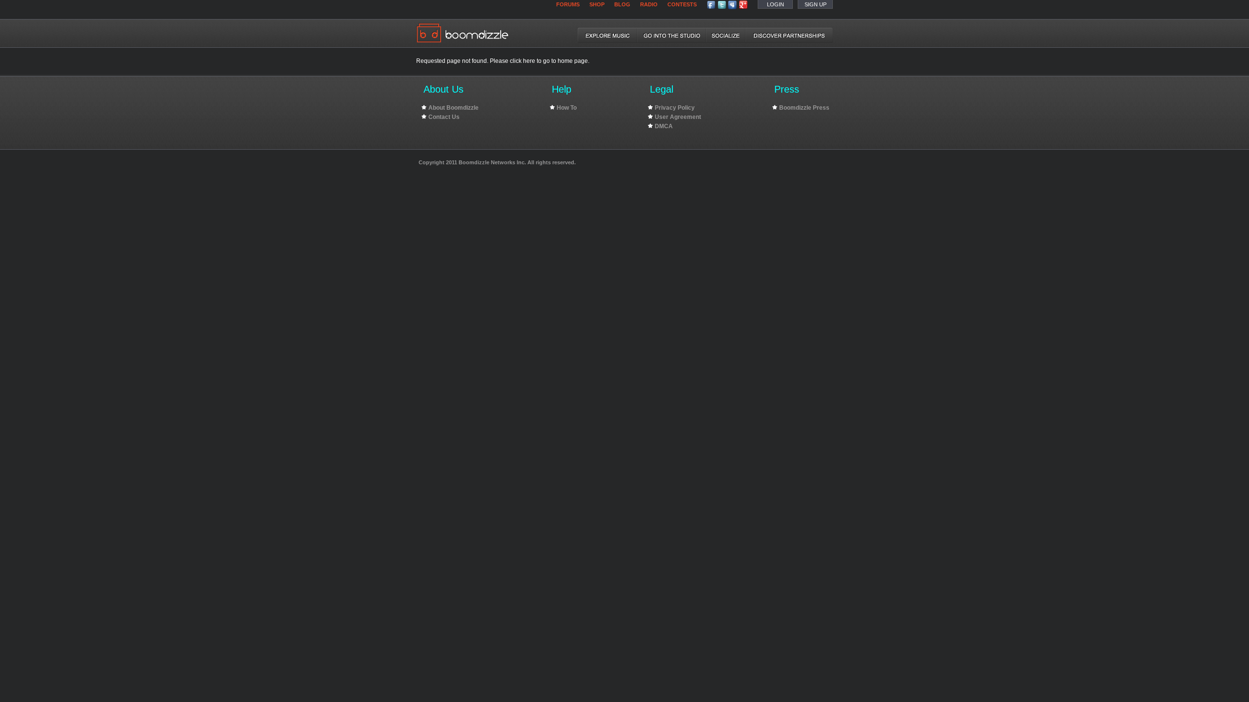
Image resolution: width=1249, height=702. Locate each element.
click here (523, 61)
